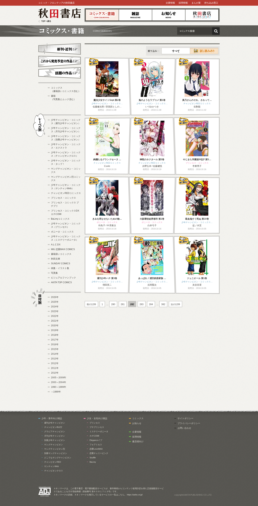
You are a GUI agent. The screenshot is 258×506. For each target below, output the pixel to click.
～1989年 (56, 391)
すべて (176, 51)
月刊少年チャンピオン (54, 436)
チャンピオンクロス (53, 470)
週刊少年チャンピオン (54, 423)
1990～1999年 (58, 387)
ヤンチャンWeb (51, 466)
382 (163, 304)
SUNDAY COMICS (60, 263)
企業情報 (170, 3)
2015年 (55, 349)
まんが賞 (196, 3)
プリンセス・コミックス (63, 198)
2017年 (55, 339)
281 (123, 304)
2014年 (55, 354)
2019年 (55, 330)
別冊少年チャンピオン (54, 440)
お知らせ (168, 14)
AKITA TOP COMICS (61, 282)
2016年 (55, 344)
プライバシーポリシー (189, 423)
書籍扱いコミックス (61, 254)
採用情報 (183, 3)
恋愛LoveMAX (96, 449)
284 (151, 304)
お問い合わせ (184, 428)
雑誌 (135, 14)
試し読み (204, 51)
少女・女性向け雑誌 (97, 418)
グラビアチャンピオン (54, 431)
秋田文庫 (55, 258)
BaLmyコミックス (60, 219)
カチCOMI (94, 436)
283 (142, 304)
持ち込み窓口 (211, 3)
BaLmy (93, 462)
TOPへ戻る (44, 21)
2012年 (55, 363)
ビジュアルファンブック (63, 277)
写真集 (54, 273)
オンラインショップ (201, 14)
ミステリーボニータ (99, 431)
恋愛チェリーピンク (99, 453)
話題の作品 (59, 73)
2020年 (55, 325)
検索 (216, 31)
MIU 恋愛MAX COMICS (63, 249)
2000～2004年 (58, 382)
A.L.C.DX (55, 244)
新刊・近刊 (59, 48)
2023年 (55, 311)
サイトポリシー (185, 418)
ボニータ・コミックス (62, 231)
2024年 (55, 306)
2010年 (55, 373)
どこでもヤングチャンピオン (57, 457)
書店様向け (138, 441)
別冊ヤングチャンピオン (55, 453)
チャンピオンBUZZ (53, 427)
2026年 (55, 297)
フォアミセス (96, 444)
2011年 (55, 368)
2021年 (55, 320)
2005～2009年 (58, 377)
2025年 (55, 302)
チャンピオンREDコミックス (66, 193)
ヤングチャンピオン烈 (54, 449)
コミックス (102, 14)
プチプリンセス (97, 427)
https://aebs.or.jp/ (135, 495)
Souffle (93, 457)
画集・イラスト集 (60, 268)
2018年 (55, 335)
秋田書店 (59, 15)
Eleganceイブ (96, 440)
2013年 (55, 358)
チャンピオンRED (52, 462)
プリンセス (95, 423)
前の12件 (91, 304)
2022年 (55, 316)
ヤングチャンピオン (53, 444)
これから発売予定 (59, 61)
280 (113, 304)
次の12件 (175, 304)
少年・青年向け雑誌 (52, 418)
